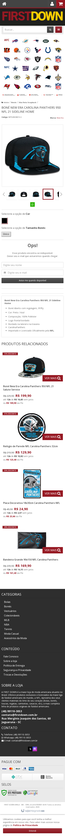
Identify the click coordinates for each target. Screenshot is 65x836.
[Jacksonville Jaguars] (58, 49)
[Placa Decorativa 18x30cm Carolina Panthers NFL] (32, 494)
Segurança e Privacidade (17, 670)
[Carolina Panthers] (48, 76)
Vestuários (10, 611)
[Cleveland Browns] (17, 49)
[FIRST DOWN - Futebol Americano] (32, 16)
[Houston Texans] (38, 49)
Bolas (7, 602)
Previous (4, 194)
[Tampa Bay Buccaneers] (7, 85)
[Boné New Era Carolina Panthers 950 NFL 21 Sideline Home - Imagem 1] (11, 194)
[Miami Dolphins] (25, 40)
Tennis (8, 629)
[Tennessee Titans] (7, 58)
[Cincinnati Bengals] (7, 49)
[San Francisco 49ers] (38, 85)
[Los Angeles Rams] (28, 85)
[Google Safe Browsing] (30, 792)
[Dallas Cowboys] (15, 67)
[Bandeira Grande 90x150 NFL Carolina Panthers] (32, 551)
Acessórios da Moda (15, 638)
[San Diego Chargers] (48, 58)
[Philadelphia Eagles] (36, 67)
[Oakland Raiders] (38, 58)
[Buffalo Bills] (15, 40)
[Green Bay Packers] (17, 76)
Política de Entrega (14, 665)
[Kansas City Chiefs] (28, 58)
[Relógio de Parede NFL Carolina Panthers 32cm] (32, 437)
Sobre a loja (10, 661)
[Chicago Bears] (56, 67)
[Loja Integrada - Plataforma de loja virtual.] (33, 811)
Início (6, 102)
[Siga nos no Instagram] (34, 748)
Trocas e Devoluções (15, 674)
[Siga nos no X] (30, 748)
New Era (60, 118)
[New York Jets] (46, 40)
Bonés (13, 102)
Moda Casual (11, 633)
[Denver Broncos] (17, 58)
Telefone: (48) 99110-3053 (16, 734)
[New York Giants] (26, 67)
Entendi (32, 830)
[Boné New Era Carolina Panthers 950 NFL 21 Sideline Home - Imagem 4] (48, 194)
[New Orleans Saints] (58, 76)
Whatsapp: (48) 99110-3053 (17, 737)
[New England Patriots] (36, 40)
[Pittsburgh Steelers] (28, 49)
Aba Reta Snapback (27, 102)
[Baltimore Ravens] (56, 40)
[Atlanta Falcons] (38, 76)
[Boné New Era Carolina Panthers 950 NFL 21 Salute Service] (32, 379)
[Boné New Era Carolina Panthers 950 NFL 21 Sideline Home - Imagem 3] (36, 194)
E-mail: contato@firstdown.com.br (20, 740)
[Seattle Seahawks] (48, 85)
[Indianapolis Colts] (48, 49)
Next (61, 193)
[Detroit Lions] (7, 76)
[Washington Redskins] (46, 67)
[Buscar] (50, 29)
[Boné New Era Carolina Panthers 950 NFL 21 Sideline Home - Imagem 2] (23, 194)
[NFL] (58, 58)
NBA (6, 624)
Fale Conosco (10, 656)
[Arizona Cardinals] (17, 85)
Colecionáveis (12, 615)
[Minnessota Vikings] (28, 76)
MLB (6, 620)
